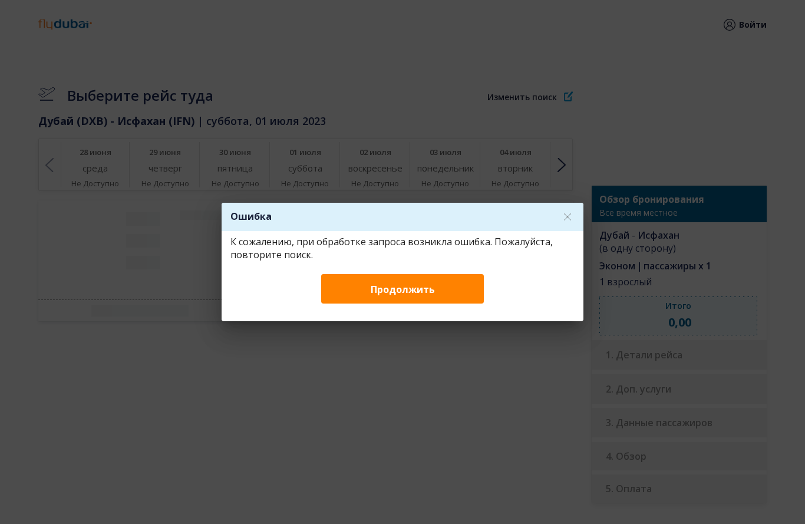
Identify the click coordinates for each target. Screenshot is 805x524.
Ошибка (251, 216)
